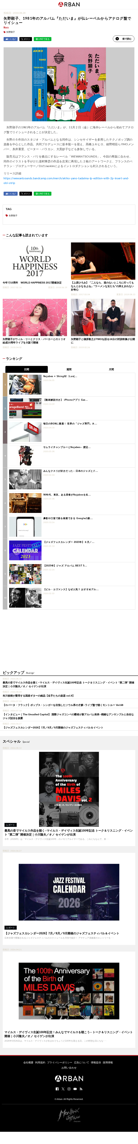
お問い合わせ (69, 1067)
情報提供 (96, 1062)
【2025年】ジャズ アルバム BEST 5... (65, 565)
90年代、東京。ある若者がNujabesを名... (67, 494)
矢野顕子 (10, 32)
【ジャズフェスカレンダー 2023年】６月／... (69, 542)
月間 (111, 369)
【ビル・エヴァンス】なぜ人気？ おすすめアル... (71, 589)
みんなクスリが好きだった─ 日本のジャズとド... (70, 471)
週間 (69, 369)
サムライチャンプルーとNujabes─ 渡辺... (67, 447)
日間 (26, 369)
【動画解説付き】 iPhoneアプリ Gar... (65, 399)
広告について (81, 1062)
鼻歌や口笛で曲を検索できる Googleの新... (68, 518)
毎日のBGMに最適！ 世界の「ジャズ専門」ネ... (70, 423)
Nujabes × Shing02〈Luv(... (60, 376)
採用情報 (108, 1062)
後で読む (127, 38)
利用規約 (40, 1062)
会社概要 (28, 1062)
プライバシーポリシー (59, 1062)
